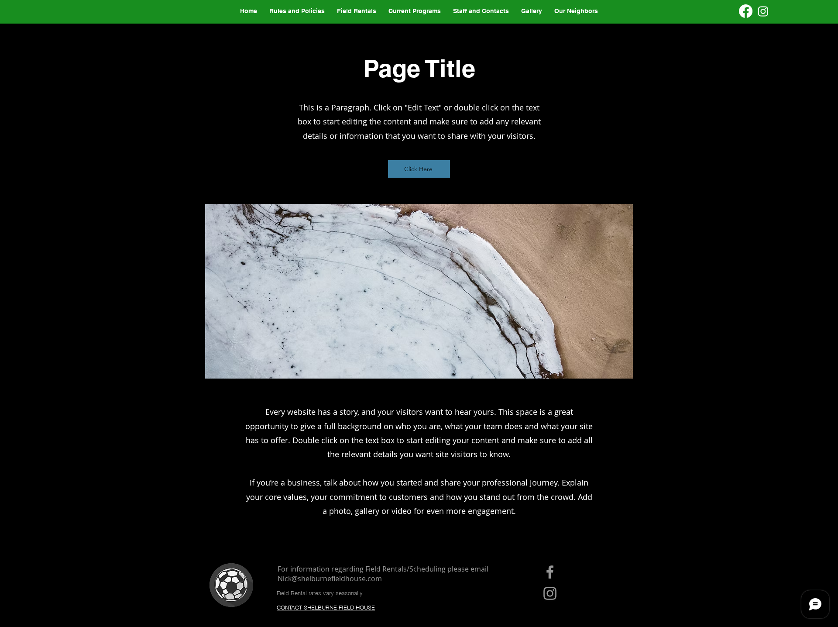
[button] (576, 11)
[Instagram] (763, 11)
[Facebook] (745, 11)
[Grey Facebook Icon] (550, 572)
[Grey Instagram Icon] (550, 593)
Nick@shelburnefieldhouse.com (330, 578)
